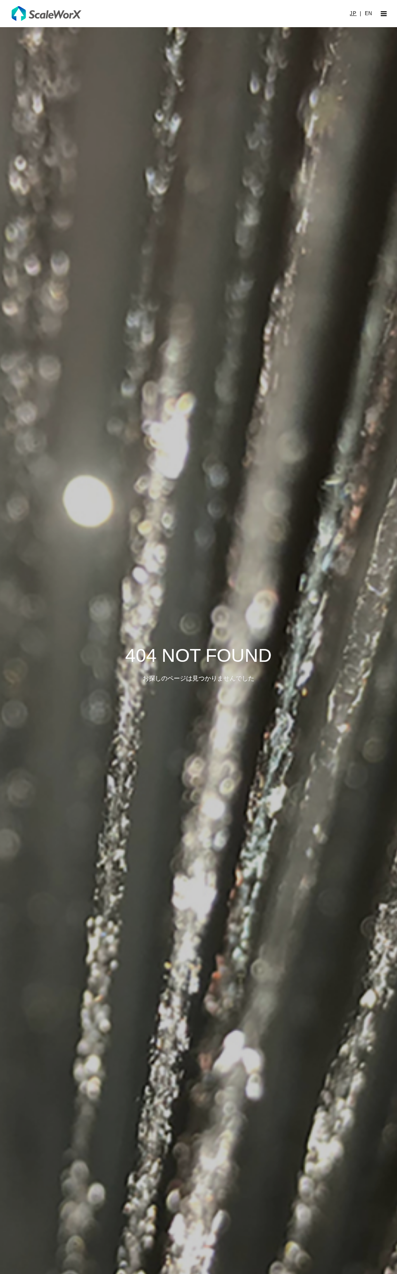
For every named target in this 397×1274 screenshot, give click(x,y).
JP (353, 13)
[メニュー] (383, 13)
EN (368, 13)
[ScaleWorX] (46, 13)
